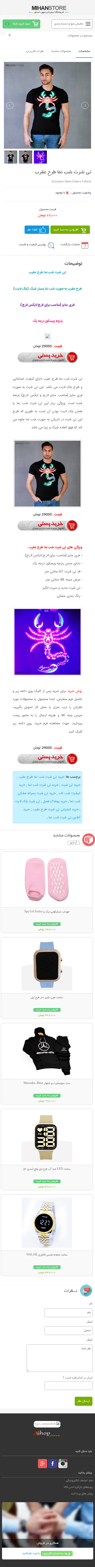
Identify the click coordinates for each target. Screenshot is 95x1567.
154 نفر (32, 229)
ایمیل (89, 1321)
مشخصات (84, 51)
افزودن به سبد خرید (66, 229)
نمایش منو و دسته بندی (68, 23)
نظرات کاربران (35, 51)
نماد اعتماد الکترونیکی (79, 1480)
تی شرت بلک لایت (27, 801)
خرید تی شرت (70, 785)
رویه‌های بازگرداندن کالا (78, 1487)
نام (90, 1303)
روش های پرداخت (82, 1493)
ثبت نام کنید (29, 1553)
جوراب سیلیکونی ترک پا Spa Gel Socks (46, 911)
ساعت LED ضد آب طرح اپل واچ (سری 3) (46, 1169)
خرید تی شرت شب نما (43, 785)
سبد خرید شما (21, 23)
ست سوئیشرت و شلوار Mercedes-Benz (47, 1083)
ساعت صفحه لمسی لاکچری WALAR (47, 1254)
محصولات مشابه (61, 51)
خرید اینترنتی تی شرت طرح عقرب (56, 809)
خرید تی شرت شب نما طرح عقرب (41, 777)
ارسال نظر (83, 1401)
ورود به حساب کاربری (56, 1553)
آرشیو (73, 842)
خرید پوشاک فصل (55, 801)
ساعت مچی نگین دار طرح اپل (47, 997)
